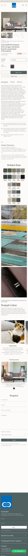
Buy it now (14, 76)
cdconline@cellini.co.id (7, 550)
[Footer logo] (6, 501)
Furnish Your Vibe (7, 535)
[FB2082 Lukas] (14, 388)
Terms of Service (6, 445)
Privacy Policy (23, 444)
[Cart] (25, 5)
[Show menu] (1, 5)
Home (2, 40)
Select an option (5, 431)
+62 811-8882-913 (5, 549)
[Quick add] (3, 380)
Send (14, 440)
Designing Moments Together (11, 541)
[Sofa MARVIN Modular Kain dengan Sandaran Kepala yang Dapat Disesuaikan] (14, 372)
